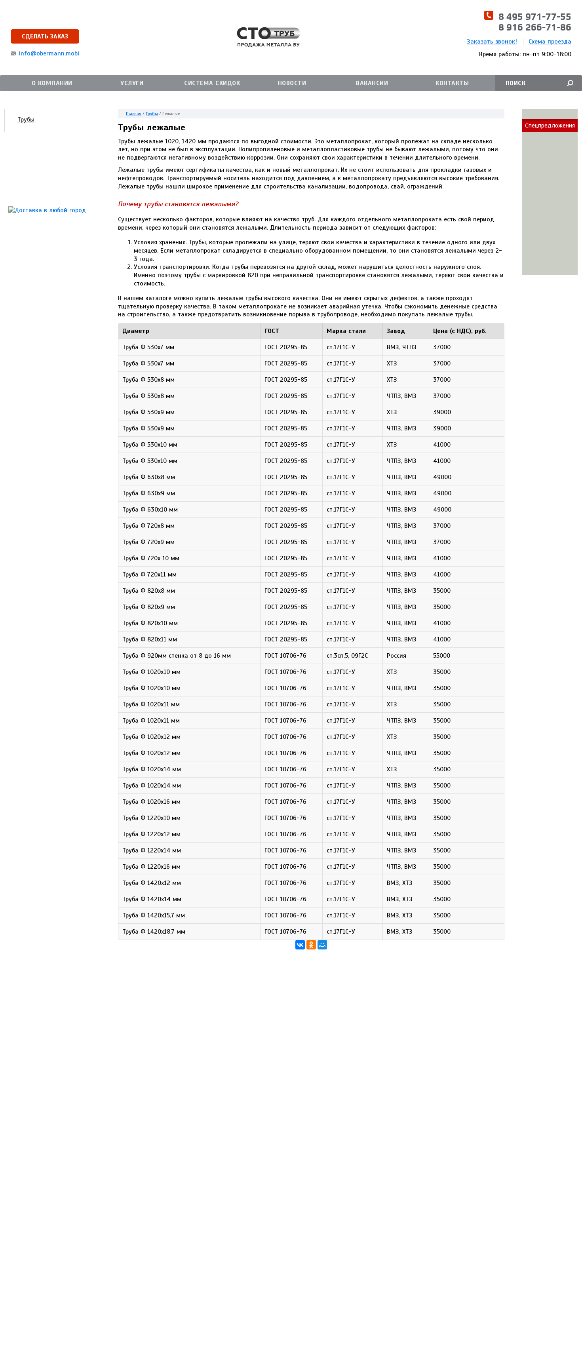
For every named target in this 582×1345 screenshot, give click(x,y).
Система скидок (212, 83)
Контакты (452, 83)
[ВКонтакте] (300, 944)
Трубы (25, 120)
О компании (52, 83)
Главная (133, 113)
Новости (292, 83)
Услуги (131, 83)
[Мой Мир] (322, 944)
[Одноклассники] (311, 944)
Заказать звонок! (492, 41)
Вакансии (372, 83)
